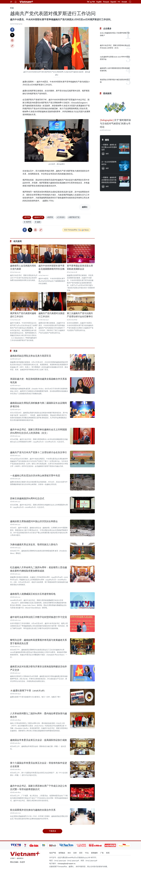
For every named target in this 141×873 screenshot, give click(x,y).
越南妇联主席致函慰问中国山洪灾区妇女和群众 (34, 521)
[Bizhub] (52, 845)
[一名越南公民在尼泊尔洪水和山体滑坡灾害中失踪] (82, 482)
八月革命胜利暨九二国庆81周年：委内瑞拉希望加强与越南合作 (38, 715)
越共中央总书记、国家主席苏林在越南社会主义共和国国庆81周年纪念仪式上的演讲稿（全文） (38, 431)
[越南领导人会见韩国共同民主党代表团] (24, 253)
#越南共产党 (38, 217)
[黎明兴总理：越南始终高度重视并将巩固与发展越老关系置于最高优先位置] (82, 646)
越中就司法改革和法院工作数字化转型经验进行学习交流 (38, 617)
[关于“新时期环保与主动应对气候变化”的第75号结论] (115, 107)
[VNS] (66, 845)
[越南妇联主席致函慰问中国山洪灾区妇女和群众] (82, 528)
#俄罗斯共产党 (73, 217)
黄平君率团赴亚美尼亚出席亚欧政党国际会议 (80, 267)
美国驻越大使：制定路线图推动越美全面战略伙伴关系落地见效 (38, 381)
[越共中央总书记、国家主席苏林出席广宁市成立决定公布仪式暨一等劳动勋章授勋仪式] (82, 792)
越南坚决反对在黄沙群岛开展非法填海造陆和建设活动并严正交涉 (38, 668)
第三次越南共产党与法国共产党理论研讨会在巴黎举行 (80, 315)
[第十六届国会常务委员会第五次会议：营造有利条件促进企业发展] (82, 769)
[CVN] (81, 845)
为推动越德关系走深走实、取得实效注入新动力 (34, 544)
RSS (69, 853)
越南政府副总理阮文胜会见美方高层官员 (30, 355)
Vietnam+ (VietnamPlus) (26, 1)
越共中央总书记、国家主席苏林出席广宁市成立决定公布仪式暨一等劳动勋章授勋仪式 (38, 788)
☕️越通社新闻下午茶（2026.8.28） (28, 690)
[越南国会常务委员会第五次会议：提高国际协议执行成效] (82, 746)
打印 (12, 40)
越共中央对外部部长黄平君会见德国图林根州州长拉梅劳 (52, 269)
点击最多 (107, 28)
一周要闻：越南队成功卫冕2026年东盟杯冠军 (109, 147)
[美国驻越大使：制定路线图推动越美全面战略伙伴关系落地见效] (82, 385)
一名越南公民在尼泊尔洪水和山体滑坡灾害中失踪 (35, 475)
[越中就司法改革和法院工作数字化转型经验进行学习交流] (82, 623)
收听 (107, 153)
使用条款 (62, 853)
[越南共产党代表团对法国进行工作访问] (52, 301)
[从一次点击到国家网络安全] (124, 166)
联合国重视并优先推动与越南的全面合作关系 (33, 810)
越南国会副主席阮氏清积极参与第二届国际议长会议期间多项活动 (38, 405)
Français (106, 2)
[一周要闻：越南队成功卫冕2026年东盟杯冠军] (124, 148)
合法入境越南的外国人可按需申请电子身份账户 (115, 34)
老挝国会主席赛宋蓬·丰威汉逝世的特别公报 (115, 81)
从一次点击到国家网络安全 (108, 163)
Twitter (12, 35)
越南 (38, 222)
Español (113, 2)
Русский (124, 2)
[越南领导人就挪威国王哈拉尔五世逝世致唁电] (82, 600)
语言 (80, 853)
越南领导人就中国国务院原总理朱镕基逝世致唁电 (115, 69)
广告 (102, 853)
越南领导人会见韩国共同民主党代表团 (23, 267)
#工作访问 (61, 217)
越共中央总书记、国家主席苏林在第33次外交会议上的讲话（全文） (115, 46)
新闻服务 (94, 853)
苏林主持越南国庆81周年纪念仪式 (27, 498)
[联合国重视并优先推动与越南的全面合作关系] (82, 816)
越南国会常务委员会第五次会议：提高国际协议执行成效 (38, 740)
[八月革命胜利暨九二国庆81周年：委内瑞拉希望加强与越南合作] (82, 720)
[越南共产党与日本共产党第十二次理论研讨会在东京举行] (82, 459)
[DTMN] (95, 845)
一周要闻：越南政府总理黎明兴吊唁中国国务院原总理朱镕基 (108, 179)
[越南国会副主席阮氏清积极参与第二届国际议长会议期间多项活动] (82, 409)
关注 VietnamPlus (70, 230)
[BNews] (43, 845)
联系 (108, 853)
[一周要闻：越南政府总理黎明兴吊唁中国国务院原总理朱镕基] (124, 181)
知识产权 (52, 853)
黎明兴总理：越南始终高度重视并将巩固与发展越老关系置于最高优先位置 (38, 642)
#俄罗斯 (50, 217)
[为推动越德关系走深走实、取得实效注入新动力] (82, 551)
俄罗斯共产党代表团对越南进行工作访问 (23, 315)
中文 (119, 1)
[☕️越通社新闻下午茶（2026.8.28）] (82, 697)
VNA (87, 853)
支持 (75, 853)
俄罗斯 (28, 222)
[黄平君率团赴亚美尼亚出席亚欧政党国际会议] (81, 253)
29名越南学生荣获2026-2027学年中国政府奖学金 (115, 58)
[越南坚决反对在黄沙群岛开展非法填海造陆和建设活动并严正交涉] (82, 673)
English (99, 2)
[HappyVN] (124, 845)
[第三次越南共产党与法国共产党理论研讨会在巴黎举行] (81, 301)
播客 (107, 140)
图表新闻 (107, 93)
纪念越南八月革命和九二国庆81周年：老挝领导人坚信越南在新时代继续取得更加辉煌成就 (38, 569)
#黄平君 (27, 217)
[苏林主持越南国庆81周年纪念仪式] (82, 505)
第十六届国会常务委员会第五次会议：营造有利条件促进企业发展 (38, 765)
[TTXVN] (16, 845)
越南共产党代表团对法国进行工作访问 (52, 315)
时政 (12, 8)
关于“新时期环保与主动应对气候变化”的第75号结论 (115, 123)
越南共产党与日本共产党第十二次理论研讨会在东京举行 (38, 452)
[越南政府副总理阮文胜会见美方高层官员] (82, 362)
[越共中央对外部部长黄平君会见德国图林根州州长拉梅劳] (52, 253)
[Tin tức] (34, 845)
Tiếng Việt (91, 2)
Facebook (12, 29)
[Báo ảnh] (110, 845)
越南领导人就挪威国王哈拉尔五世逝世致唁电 (33, 594)
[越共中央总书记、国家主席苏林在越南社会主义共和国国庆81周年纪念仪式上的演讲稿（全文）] (82, 436)
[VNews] (25, 845)
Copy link (12, 46)
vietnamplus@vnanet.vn (66, 863)
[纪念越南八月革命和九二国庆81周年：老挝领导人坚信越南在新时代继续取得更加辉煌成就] (82, 574)
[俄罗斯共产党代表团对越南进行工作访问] (24, 301)
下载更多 (52, 831)
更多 (15, 351)
